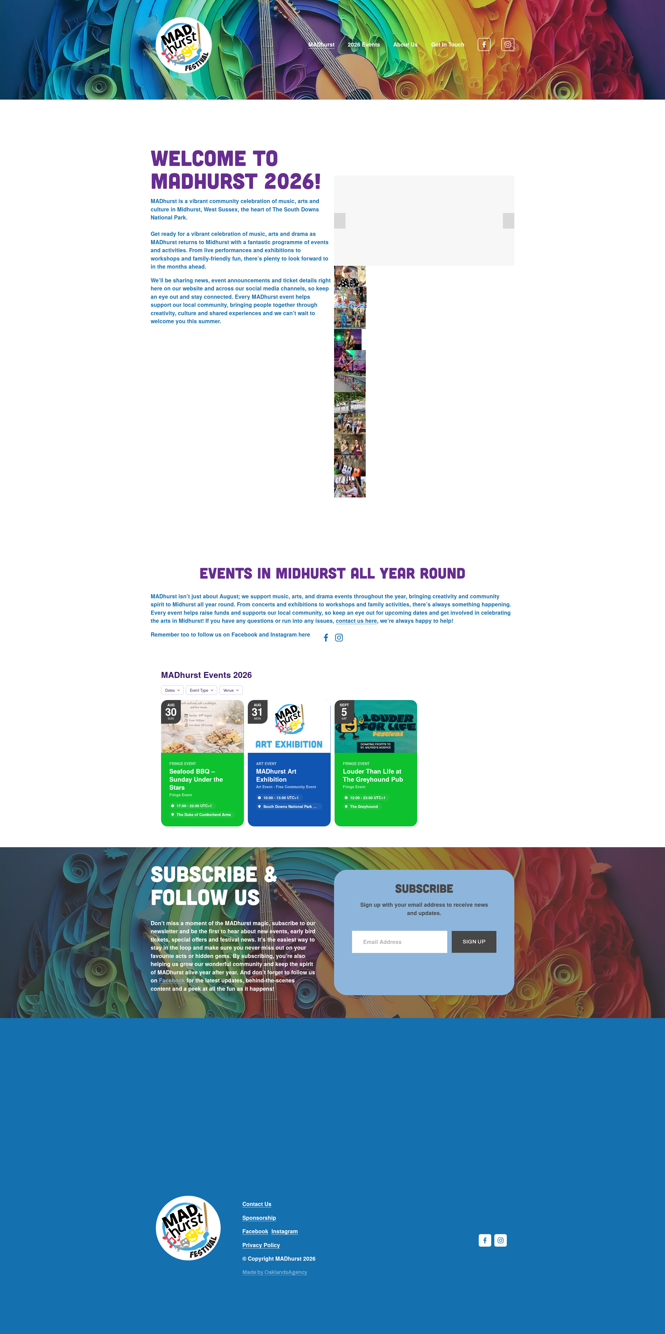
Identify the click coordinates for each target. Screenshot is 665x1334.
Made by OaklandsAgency (274, 1272)
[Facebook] (484, 44)
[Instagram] (507, 44)
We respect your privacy (424, 970)
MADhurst (321, 44)
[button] (339, 221)
